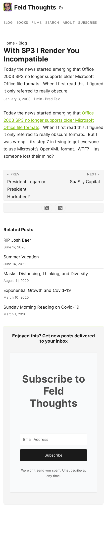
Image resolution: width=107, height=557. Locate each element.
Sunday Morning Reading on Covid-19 (41, 307)
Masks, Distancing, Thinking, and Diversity (45, 273)
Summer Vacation (21, 256)
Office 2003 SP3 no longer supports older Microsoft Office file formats (48, 120)
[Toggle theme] (61, 7)
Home (9, 42)
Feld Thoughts (35, 7)
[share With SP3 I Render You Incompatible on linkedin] (60, 207)
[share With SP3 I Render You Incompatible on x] (46, 207)
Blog (23, 42)
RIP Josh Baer (17, 240)
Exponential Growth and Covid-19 (37, 290)
